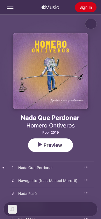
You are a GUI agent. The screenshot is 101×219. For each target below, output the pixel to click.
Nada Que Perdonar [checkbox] (35, 167)
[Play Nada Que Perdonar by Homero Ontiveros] (12, 167)
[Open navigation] (10, 7)
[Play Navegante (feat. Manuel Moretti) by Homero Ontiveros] (12, 180)
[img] (50, 7)
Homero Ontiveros (50, 125)
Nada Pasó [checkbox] (27, 193)
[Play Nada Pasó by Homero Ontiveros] (12, 193)
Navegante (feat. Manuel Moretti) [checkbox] (47, 180)
